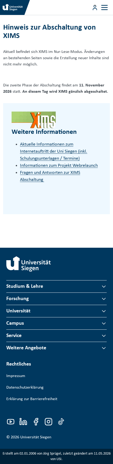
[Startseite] (28, 264)
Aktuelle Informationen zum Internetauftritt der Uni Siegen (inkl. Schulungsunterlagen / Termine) (53, 151)
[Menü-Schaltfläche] (95, 7)
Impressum (15, 376)
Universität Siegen (35, 437)
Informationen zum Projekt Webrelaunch (59, 165)
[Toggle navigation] (104, 7)
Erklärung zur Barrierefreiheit (31, 399)
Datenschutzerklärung (25, 387)
